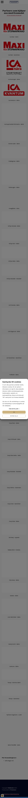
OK (14, 412)
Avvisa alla (14, 416)
